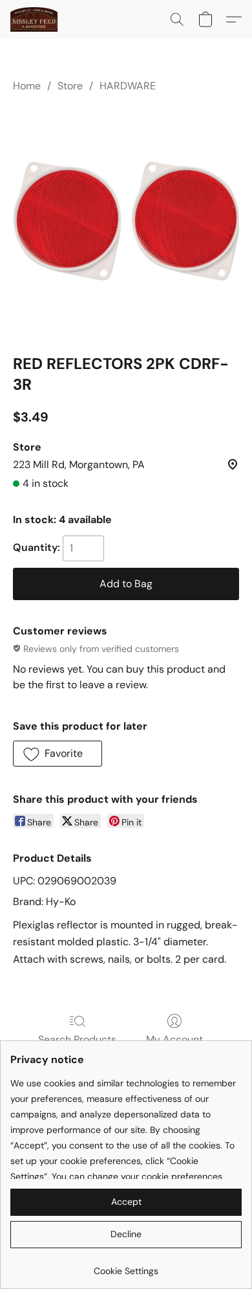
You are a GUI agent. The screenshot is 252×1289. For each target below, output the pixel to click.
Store (70, 86)
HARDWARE (128, 86)
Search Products (77, 1039)
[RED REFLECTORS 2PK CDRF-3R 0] (126, 220)
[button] (35, 19)
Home (27, 86)
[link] (126, 1266)
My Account (174, 1039)
